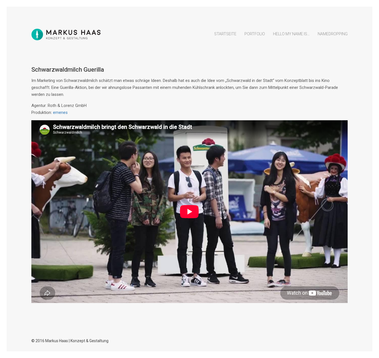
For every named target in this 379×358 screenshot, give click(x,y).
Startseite (225, 34)
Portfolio (254, 34)
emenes (60, 112)
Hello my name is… (291, 34)
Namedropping (333, 34)
